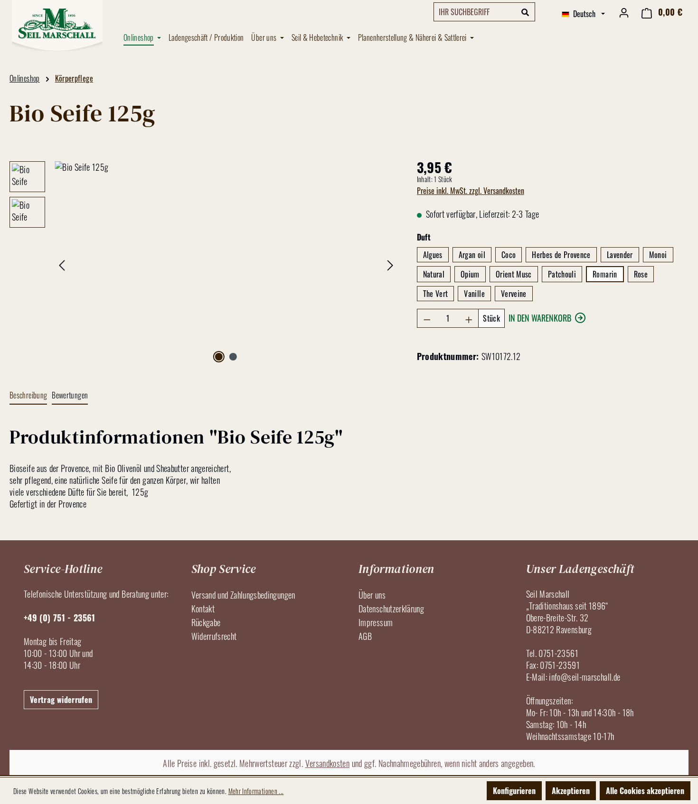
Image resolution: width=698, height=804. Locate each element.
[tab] (28, 396)
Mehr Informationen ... (256, 791)
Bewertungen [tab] (70, 395)
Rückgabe (206, 622)
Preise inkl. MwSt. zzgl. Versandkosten (470, 190)
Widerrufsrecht (214, 636)
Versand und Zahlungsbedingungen (243, 595)
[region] (203, 263)
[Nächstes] (390, 263)
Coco (508, 254)
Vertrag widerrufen (61, 699)
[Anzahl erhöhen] (469, 318)
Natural (434, 274)
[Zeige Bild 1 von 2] (219, 356)
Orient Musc (514, 274)
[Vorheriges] (62, 263)
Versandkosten (327, 763)
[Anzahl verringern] (427, 318)
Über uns (372, 595)
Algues (433, 254)
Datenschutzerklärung (391, 608)
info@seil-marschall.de (584, 677)
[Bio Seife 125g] (226, 263)
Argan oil (472, 254)
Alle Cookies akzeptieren (645, 790)
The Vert (435, 293)
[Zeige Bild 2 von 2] (233, 356)
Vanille (474, 293)
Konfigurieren (514, 790)
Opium (470, 274)
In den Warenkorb (540, 318)
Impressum (375, 622)
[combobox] (475, 11)
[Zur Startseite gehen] (56, 25)
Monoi (658, 254)
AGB (365, 636)
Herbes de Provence (561, 254)
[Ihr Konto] (624, 11)
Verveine (514, 293)
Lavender (620, 254)
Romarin (605, 274)
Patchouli (562, 274)
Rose (641, 274)
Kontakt (203, 608)
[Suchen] (525, 11)
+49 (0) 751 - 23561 (59, 617)
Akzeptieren (571, 790)
